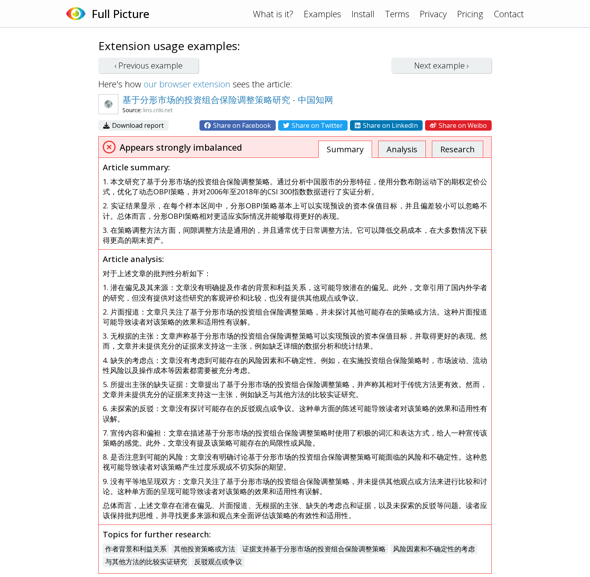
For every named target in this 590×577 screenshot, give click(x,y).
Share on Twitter (316, 125)
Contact (509, 14)
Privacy (433, 14)
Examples (322, 14)
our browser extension (187, 84)
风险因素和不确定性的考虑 (434, 548)
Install (363, 14)
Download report (137, 125)
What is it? (273, 14)
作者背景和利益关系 (136, 548)
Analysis (402, 149)
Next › (441, 65)
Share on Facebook (241, 125)
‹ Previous (148, 65)
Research (457, 149)
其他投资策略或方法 (204, 548)
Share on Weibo (462, 125)
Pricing (470, 14)
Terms (397, 14)
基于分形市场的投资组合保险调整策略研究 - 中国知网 (227, 99)
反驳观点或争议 (218, 561)
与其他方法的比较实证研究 (146, 561)
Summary (345, 149)
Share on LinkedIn (389, 125)
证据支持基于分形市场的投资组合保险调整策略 (314, 548)
